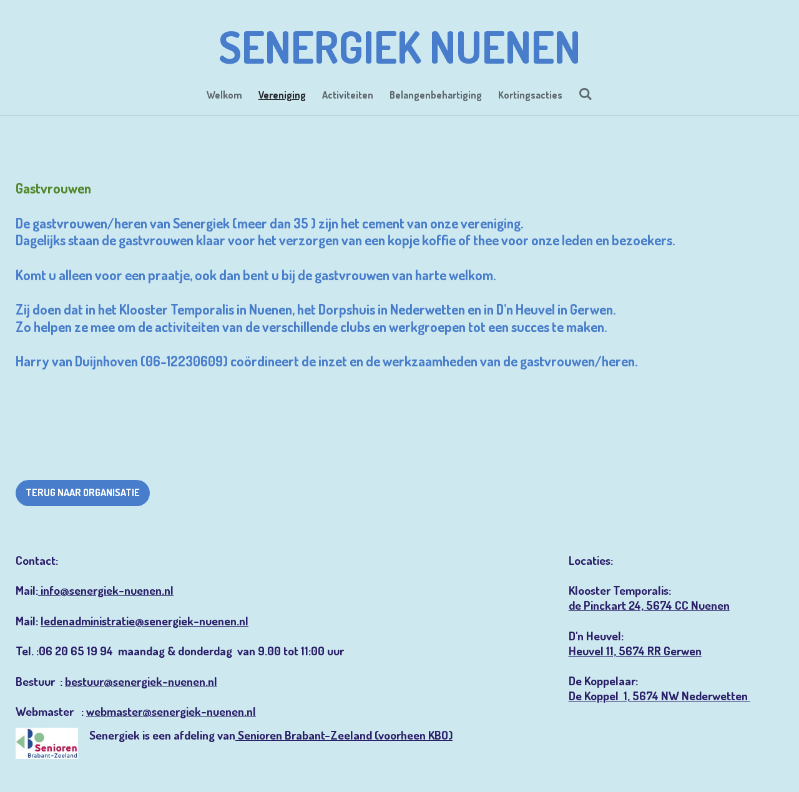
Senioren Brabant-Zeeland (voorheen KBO (343, 735)
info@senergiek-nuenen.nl (106, 590)
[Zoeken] (585, 93)
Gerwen (683, 650)
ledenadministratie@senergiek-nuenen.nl (144, 620)
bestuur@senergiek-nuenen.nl (141, 681)
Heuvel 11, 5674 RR (616, 650)
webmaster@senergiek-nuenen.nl (171, 711)
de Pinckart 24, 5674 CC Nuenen (649, 605)
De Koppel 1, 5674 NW (625, 695)
